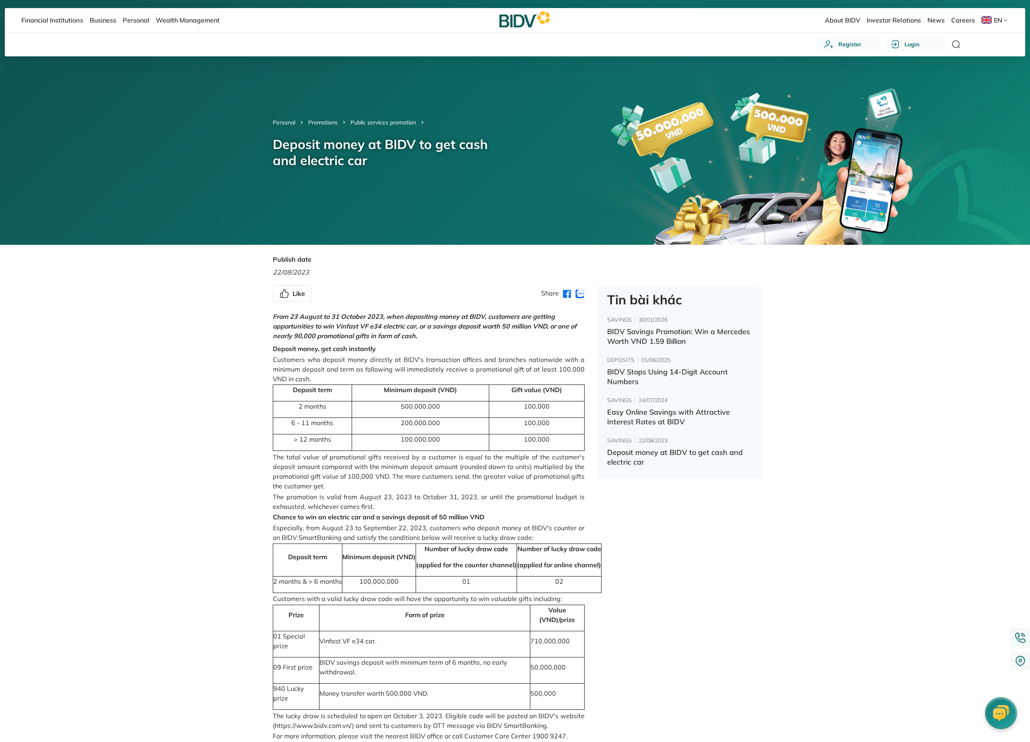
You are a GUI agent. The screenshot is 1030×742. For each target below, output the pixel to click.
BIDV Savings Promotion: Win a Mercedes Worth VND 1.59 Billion (678, 336)
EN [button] (998, 20)
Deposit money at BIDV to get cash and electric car (675, 457)
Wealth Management (188, 20)
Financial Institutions (52, 20)
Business (103, 20)
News (936, 20)
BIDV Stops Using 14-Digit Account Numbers (667, 376)
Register (849, 44)
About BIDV (842, 20)
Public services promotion (383, 122)
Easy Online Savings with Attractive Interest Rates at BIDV (668, 416)
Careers (963, 20)
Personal (284, 122)
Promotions (323, 122)
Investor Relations (894, 20)
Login (911, 44)
